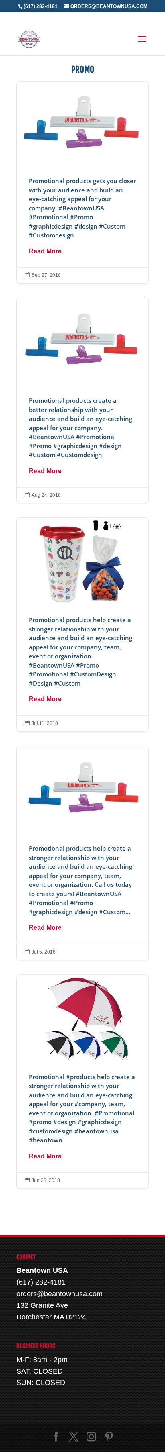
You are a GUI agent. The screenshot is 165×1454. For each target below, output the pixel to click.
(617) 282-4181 (41, 6)
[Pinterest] (109, 1438)
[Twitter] (73, 1438)
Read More (45, 251)
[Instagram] (91, 1438)
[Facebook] (56, 1438)
